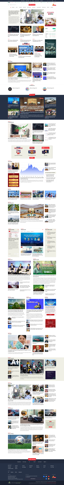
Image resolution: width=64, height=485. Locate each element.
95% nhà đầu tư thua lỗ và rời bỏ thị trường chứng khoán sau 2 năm (52, 134)
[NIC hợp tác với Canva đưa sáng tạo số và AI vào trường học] (50, 194)
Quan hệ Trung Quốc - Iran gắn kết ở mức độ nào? (38, 343)
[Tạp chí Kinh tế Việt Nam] (18, 148)
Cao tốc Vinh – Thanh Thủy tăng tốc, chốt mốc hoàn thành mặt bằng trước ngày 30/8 (52, 221)
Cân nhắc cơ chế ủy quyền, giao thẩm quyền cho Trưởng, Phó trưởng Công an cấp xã (32, 113)
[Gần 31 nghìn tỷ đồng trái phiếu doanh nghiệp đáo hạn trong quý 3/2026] (46, 129)
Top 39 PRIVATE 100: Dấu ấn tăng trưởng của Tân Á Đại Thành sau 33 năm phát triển (18, 326)
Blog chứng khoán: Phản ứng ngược (51, 251)
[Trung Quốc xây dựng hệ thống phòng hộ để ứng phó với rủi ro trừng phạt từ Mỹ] (19, 342)
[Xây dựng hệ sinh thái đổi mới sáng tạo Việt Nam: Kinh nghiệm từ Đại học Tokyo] (50, 362)
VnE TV (22, 231)
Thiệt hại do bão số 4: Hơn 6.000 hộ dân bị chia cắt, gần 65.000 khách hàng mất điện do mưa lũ (52, 400)
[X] (49, 0)
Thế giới (48, 7)
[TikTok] (53, 0)
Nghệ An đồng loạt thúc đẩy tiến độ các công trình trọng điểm (38, 198)
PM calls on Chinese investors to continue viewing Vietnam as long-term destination (38, 55)
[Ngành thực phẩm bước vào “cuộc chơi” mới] (46, 441)
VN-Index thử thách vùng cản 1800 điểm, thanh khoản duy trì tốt (51, 242)
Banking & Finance (20, 55)
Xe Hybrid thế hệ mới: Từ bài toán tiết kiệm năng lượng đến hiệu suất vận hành (15, 422)
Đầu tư (17, 7)
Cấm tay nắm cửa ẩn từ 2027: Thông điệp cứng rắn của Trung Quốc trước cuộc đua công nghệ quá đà (13, 418)
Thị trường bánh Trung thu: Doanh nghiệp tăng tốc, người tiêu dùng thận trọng (38, 443)
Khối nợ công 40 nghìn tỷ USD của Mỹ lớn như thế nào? (52, 164)
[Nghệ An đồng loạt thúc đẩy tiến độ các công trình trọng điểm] (38, 194)
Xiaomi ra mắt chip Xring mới (15, 371)
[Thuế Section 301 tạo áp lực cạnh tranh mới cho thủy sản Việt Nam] (28, 325)
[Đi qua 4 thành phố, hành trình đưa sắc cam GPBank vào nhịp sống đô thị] (46, 168)
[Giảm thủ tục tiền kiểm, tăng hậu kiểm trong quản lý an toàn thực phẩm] (46, 390)
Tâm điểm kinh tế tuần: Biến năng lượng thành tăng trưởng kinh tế (26, 254)
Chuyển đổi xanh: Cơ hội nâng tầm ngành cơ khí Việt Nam (18, 317)
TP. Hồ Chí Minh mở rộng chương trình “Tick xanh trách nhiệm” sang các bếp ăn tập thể (36, 329)
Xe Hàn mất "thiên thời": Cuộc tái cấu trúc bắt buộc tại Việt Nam (50, 417)
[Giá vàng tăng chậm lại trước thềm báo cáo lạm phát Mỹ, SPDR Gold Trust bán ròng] (32, 170)
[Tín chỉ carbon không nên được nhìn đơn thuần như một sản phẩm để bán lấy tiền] (16, 304)
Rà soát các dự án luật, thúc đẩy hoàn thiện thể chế (29, 219)
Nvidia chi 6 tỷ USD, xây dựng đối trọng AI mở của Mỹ (15, 376)
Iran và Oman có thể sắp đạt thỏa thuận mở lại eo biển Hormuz (13, 41)
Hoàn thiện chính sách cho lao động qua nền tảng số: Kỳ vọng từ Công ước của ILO (31, 375)
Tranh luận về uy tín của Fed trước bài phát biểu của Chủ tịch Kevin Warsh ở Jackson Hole (13, 171)
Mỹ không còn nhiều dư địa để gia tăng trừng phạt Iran (38, 35)
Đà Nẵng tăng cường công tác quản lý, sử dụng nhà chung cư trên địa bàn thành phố (52, 216)
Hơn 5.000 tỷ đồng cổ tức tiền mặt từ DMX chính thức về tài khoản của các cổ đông (52, 125)
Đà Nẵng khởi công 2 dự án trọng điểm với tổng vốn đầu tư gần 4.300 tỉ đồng (25, 198)
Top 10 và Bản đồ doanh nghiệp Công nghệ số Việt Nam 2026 (50, 307)
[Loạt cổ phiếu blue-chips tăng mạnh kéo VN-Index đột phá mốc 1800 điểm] (13, 29)
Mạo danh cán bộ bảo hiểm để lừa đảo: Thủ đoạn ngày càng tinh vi (52, 386)
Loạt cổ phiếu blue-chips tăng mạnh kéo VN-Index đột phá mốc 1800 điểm (13, 35)
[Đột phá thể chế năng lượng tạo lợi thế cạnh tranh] (32, 239)
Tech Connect (11, 358)
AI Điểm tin (32, 85)
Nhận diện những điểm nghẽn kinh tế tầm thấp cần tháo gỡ (19, 275)
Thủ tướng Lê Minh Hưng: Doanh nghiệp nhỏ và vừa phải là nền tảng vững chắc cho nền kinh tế (51, 78)
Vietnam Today (35, 52)
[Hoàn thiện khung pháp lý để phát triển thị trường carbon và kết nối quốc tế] (44, 267)
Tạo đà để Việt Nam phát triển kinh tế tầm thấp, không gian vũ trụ (25, 41)
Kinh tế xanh (29, 7)
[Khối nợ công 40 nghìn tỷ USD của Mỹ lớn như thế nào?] (46, 164)
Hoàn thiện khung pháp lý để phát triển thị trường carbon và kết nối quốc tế (44, 276)
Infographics (28, 231)
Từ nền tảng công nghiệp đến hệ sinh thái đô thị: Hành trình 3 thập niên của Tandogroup (37, 255)
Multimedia (23, 229)
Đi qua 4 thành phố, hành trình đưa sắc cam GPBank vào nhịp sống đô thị (52, 169)
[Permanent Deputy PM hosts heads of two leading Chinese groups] (12, 49)
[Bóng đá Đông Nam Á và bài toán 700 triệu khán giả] (19, 442)
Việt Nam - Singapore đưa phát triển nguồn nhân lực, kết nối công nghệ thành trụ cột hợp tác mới (51, 69)
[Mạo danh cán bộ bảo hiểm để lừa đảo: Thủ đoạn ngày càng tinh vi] (46, 386)
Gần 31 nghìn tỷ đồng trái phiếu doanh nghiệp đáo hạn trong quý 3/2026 (52, 129)
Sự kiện (46, 297)
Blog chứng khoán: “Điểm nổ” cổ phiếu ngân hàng (17, 138)
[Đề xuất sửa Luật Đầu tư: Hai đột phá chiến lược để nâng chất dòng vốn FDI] (32, 16)
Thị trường (33, 7)
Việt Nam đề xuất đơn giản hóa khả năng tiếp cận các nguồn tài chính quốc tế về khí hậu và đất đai (38, 293)
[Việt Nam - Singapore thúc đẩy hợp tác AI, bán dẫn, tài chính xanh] (44, 73)
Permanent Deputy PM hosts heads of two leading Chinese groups (13, 55)
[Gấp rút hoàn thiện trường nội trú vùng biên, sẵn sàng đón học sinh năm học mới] (50, 112)
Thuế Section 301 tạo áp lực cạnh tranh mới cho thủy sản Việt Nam (36, 324)
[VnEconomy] (25, 44)
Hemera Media (19, 482)
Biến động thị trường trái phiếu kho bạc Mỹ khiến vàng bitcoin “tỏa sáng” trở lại (25, 35)
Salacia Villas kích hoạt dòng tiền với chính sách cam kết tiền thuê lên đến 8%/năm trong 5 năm (52, 206)
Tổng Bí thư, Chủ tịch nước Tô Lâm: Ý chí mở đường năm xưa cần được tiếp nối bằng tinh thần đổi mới (51, 64)
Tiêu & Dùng (10, 433)
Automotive (10, 408)
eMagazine (32, 231)
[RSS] (48, 479)
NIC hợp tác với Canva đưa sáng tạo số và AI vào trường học (50, 198)
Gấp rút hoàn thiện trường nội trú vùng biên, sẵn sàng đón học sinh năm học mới (50, 117)
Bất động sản (44, 7)
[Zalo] (50, 0)
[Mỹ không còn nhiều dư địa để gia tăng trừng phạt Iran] (38, 29)
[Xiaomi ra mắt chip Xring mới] (9, 372)
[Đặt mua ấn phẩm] (54, 5)
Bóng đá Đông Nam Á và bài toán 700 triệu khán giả (17, 449)
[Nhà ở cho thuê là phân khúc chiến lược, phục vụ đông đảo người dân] (13, 218)
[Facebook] (47, 0)
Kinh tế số (24, 7)
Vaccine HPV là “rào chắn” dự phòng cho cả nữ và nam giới (38, 454)
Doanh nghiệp (39, 7)
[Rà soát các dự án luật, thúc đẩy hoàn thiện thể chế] (32, 211)
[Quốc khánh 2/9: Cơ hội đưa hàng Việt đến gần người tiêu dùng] (46, 445)
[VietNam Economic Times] (32, 148)
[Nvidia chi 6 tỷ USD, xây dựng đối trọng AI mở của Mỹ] (9, 376)
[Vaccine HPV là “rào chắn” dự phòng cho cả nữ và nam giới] (38, 449)
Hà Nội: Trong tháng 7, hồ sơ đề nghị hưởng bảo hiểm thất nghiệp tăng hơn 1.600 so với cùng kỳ (38, 393)
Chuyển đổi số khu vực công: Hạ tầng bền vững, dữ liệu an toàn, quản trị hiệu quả (18, 321)
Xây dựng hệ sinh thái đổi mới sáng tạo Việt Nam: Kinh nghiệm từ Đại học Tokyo (50, 368)
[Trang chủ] (10, 7)
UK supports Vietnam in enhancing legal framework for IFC (24, 57)
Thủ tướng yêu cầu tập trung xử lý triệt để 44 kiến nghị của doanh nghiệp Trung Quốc (19, 78)
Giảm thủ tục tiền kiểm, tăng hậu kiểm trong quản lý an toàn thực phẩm (52, 390)
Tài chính (20, 7)
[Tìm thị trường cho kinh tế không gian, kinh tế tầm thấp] (13, 285)
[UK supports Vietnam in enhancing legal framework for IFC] (25, 50)
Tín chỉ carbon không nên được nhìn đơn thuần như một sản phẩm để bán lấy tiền (15, 311)
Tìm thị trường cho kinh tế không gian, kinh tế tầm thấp (13, 289)
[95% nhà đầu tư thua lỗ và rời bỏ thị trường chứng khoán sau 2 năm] (46, 134)
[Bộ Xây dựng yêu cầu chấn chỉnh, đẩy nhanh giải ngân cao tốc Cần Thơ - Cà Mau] (13, 207)
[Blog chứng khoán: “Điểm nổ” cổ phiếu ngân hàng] (19, 130)
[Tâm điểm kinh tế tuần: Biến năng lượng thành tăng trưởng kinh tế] (26, 250)
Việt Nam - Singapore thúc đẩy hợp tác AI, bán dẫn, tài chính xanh (51, 73)
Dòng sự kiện (11, 229)
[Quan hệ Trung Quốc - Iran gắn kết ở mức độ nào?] (38, 338)
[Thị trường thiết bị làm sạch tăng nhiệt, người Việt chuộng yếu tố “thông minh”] (46, 436)
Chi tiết (50, 314)
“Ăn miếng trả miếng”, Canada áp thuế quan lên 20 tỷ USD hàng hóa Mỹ (38, 354)
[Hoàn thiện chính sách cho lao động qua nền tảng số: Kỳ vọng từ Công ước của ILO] (32, 366)
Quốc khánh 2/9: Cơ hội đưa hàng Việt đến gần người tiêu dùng (52, 445)
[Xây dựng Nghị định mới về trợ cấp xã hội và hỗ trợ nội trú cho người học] (38, 399)
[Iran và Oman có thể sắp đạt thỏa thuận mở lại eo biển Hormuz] (46, 341)
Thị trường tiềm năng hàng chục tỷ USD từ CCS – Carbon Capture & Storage (13, 106)
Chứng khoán (9, 33)
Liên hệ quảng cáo (33, 478)
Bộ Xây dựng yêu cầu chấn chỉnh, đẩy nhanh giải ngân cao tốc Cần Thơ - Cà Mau (13, 212)
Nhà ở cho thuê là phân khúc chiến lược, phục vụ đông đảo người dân (13, 223)
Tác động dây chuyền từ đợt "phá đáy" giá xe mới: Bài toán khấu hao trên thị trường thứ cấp (15, 427)
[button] (9, 255)
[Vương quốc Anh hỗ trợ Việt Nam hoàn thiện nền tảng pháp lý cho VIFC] (13, 194)
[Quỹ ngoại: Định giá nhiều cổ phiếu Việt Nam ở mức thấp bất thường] (38, 138)
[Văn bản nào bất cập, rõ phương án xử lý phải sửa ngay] (37, 65)
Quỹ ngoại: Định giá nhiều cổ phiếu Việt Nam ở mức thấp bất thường (38, 143)
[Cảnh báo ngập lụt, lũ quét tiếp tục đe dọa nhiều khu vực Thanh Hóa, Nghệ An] (13, 112)
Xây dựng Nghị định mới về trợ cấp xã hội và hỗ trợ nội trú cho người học (38, 404)
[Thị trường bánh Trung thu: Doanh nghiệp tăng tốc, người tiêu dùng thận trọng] (38, 438)
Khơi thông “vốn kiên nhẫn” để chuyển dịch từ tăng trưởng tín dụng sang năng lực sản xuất (36, 320)
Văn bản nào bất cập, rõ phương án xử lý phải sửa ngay (37, 70)
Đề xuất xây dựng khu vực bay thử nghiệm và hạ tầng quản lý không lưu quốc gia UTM (50, 106)
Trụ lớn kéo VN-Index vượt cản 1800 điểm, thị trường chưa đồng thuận (51, 247)
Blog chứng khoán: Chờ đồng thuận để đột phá (51, 238)
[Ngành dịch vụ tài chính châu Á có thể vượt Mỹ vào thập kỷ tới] (46, 350)
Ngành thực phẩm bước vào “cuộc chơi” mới (52, 440)
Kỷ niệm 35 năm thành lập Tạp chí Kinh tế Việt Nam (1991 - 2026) (13, 239)
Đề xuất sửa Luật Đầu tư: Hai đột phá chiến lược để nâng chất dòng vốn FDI (19, 400)
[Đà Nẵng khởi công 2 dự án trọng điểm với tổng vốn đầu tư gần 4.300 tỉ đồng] (25, 194)
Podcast (25, 231)
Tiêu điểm (13, 7)
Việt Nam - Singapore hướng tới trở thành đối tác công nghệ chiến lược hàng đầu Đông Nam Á (37, 80)
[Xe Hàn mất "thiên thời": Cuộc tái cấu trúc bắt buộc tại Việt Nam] (50, 412)
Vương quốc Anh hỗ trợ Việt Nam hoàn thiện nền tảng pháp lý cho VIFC (13, 198)
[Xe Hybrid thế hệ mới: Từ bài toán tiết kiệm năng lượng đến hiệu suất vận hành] (9, 422)
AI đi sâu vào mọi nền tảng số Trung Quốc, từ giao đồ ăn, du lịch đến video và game (13, 368)
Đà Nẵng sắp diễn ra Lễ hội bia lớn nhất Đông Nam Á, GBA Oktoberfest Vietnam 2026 (52, 450)
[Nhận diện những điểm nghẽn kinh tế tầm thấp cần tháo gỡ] (19, 267)
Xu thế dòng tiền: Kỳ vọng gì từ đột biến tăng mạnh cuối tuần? (52, 138)
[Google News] (55, 0)
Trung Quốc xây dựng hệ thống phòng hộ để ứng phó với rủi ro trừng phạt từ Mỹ (19, 351)
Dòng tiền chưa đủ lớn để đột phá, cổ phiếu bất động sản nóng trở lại (51, 233)
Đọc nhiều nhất (48, 229)
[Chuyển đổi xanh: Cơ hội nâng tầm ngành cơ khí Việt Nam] (9, 318)
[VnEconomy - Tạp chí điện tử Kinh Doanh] (32, 459)
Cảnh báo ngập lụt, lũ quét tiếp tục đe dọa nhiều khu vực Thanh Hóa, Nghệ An (13, 117)
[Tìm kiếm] (10, 4)
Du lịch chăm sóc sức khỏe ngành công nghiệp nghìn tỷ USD (38, 41)
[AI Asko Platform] (45, 148)
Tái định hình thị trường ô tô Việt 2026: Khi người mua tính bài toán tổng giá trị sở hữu (31, 425)
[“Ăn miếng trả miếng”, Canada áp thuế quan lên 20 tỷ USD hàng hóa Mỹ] (38, 348)
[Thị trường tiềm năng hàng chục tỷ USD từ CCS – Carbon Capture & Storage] (13, 100)
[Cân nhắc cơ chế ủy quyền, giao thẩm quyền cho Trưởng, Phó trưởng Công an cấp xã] (32, 104)
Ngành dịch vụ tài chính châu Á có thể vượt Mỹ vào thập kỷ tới (52, 350)
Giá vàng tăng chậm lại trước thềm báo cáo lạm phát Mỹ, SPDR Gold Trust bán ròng (32, 178)
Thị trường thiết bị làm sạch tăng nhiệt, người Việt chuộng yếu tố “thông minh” (52, 436)
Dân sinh (52, 7)
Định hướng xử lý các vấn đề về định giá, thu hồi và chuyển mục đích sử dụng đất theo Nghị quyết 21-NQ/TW (52, 211)
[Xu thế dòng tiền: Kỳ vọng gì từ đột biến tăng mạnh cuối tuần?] (46, 138)
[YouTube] (52, 0)
